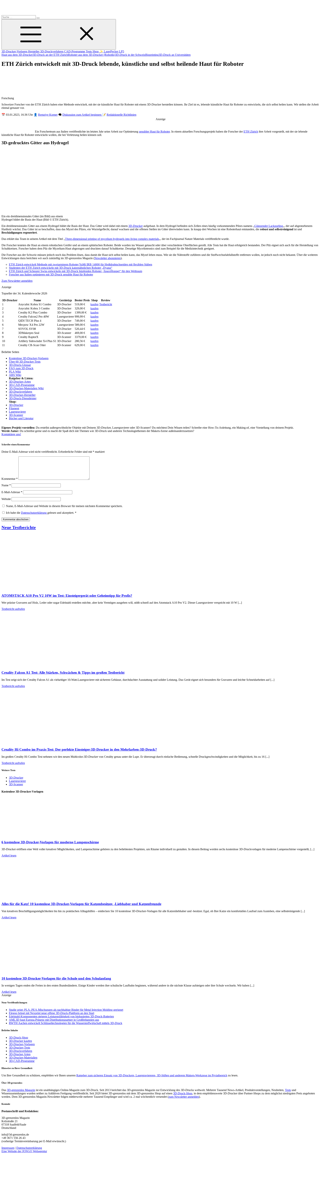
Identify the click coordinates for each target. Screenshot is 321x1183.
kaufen (94, 304)
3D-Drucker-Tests (19, 1047)
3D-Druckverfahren (52, 51)
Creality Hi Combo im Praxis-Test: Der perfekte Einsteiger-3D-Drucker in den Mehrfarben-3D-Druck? (79, 749)
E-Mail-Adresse (11, 492)
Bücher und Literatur (21, 418)
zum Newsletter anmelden (183, 1096)
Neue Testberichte (18, 527)
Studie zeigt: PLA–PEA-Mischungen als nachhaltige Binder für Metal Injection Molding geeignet (66, 1009)
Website (6, 499)
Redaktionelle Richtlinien (121, 114)
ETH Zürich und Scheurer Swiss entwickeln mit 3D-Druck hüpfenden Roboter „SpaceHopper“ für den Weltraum (75, 271)
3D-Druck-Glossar (20, 365)
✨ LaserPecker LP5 (111, 51)
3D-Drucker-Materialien (23, 1057)
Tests (89, 51)
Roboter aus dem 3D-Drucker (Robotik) (91, 54)
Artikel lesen (8, 855)
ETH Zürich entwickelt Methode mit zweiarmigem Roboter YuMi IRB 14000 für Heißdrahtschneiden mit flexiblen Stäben (80, 264)
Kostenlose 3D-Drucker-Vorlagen (28, 358)
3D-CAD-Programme (22, 385)
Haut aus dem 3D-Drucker (17, 54)
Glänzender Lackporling (268, 225)
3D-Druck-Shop (18, 1037)
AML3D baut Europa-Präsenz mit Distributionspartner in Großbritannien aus (54, 1019)
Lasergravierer (17, 411)
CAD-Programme (75, 51)
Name (6, 485)
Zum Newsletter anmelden (17, 280)
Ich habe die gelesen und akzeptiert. (41, 512)
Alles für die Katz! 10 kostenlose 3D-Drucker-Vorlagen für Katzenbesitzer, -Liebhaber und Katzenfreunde (81, 904)
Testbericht (105, 304)
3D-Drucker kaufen (20, 1040)
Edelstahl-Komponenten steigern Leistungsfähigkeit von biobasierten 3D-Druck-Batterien (61, 1016)
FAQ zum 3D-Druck (21, 368)
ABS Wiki (15, 375)
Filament (14, 408)
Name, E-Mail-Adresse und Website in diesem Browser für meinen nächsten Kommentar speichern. (64, 506)
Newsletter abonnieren (107, 258)
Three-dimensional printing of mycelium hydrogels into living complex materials (112, 238)
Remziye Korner (48, 114)
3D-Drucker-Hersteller (22, 395)
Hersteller (34, 51)
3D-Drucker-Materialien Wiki (26, 388)
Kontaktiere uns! (11, 434)
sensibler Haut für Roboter (154, 131)
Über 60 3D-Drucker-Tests (24, 361)
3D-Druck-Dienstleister (22, 398)
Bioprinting (152, 54)
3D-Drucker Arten (19, 1054)
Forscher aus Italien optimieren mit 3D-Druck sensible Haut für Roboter (51, 274)
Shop (96, 51)
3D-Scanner (16, 415)
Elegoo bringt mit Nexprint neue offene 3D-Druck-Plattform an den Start (51, 1013)
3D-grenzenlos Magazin (21, 1090)
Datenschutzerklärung (34, 512)
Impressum (7, 1147)
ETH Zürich (251, 131)
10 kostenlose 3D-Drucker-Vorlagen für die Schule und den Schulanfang (56, 978)
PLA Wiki (15, 371)
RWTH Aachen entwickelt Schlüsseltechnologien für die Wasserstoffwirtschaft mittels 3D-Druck (65, 1023)
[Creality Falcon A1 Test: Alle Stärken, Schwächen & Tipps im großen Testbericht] (38, 665)
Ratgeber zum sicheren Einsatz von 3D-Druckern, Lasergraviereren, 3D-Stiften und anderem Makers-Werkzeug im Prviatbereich (151, 1075)
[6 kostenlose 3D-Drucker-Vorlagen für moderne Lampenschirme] (38, 834)
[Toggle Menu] (58, 34)
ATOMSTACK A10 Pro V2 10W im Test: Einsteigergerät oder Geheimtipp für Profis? (66, 596)
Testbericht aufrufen (13, 609)
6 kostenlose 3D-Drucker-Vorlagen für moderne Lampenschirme (50, 842)
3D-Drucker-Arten (20, 381)
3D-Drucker (135, 225)
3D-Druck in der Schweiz (130, 54)
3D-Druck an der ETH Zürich (50, 54)
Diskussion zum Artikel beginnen (82, 114)
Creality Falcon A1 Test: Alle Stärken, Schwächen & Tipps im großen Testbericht (62, 672)
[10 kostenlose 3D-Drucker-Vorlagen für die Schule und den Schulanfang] (38, 971)
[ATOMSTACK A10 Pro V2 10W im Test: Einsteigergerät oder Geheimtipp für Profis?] (38, 588)
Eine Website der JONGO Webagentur (24, 1151)
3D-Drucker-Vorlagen (14, 51)
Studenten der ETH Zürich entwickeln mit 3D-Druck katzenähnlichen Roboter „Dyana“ (60, 267)
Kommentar (9, 478)
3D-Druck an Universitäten (175, 54)
